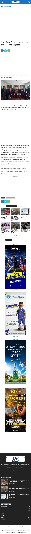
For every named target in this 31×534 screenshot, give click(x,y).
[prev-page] (14, 235)
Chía (22, 228)
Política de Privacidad (8, 526)
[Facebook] (2, 50)
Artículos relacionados (11, 205)
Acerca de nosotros (17, 526)
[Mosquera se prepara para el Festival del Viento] (25, 211)
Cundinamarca (4, 6)
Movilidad (3, 519)
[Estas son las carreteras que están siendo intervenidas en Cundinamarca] (5, 211)
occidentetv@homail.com (18, 467)
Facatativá (3, 515)
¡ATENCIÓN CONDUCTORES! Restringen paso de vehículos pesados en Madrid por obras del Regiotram (15, 218)
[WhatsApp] (8, 50)
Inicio (2, 5)
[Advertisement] (15, 24)
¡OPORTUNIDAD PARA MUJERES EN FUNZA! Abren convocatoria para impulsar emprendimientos (5, 231)
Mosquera (3, 511)
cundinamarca (9, 197)
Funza (9, 6)
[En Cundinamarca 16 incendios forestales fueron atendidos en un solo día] (15, 225)
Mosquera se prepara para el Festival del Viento (25, 216)
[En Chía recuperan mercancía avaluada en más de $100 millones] (25, 225)
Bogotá (2, 517)
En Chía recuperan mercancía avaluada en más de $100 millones (25, 230)
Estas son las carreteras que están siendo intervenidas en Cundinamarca (5, 217)
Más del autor (21, 205)
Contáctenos (24, 526)
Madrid (2, 513)
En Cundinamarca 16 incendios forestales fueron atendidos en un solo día (15, 231)
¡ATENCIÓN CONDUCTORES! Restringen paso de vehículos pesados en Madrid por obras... (19, 488)
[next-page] (16, 235)
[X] (5, 50)
